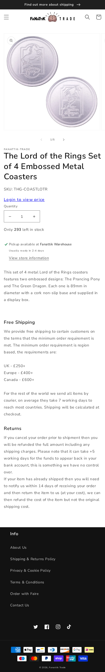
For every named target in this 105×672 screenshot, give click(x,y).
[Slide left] (41, 139)
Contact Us (19, 605)
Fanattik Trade (57, 667)
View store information (29, 258)
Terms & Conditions (27, 582)
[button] (6, 17)
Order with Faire (24, 593)
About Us (18, 547)
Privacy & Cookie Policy (30, 570)
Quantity (11, 206)
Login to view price (24, 199)
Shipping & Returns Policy (33, 559)
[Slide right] (63, 139)
